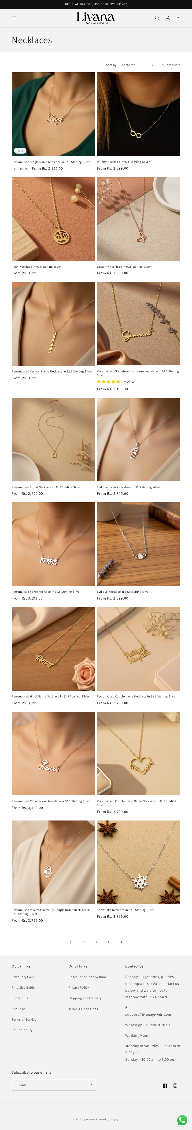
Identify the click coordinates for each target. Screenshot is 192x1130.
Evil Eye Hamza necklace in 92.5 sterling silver (128, 487)
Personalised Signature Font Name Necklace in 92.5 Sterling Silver (138, 373)
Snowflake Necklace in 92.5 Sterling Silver (125, 910)
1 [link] (71, 941)
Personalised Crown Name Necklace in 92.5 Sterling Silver (51, 801)
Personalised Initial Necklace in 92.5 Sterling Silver (46, 487)
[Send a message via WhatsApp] (182, 1120)
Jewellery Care (23, 977)
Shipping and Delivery (85, 998)
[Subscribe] (90, 1085)
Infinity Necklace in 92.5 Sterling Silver (123, 162)
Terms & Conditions (83, 1009)
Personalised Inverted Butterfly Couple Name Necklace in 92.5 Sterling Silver (51, 912)
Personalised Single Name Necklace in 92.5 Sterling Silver (51, 162)
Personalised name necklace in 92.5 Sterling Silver (46, 592)
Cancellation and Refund (87, 977)
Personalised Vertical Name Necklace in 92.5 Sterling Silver (52, 371)
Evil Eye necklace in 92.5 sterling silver (123, 592)
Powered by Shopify (107, 1119)
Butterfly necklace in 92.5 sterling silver (124, 267)
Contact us (20, 998)
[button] (14, 18)
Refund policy (22, 1030)
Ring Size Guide (23, 987)
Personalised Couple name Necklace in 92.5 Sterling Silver (136, 696)
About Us (19, 1009)
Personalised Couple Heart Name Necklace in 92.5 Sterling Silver (137, 803)
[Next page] (121, 942)
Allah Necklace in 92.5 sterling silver (36, 267)
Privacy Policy (79, 987)
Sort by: (111, 65)
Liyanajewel (89, 1119)
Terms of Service (24, 1019)
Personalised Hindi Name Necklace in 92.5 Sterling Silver (50, 696)
